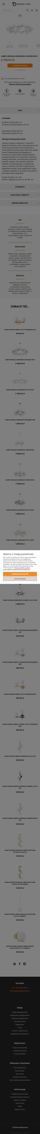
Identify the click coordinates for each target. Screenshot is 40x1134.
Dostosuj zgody (20, 579)
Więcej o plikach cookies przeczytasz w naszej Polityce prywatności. (16, 568)
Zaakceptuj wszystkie (20, 574)
